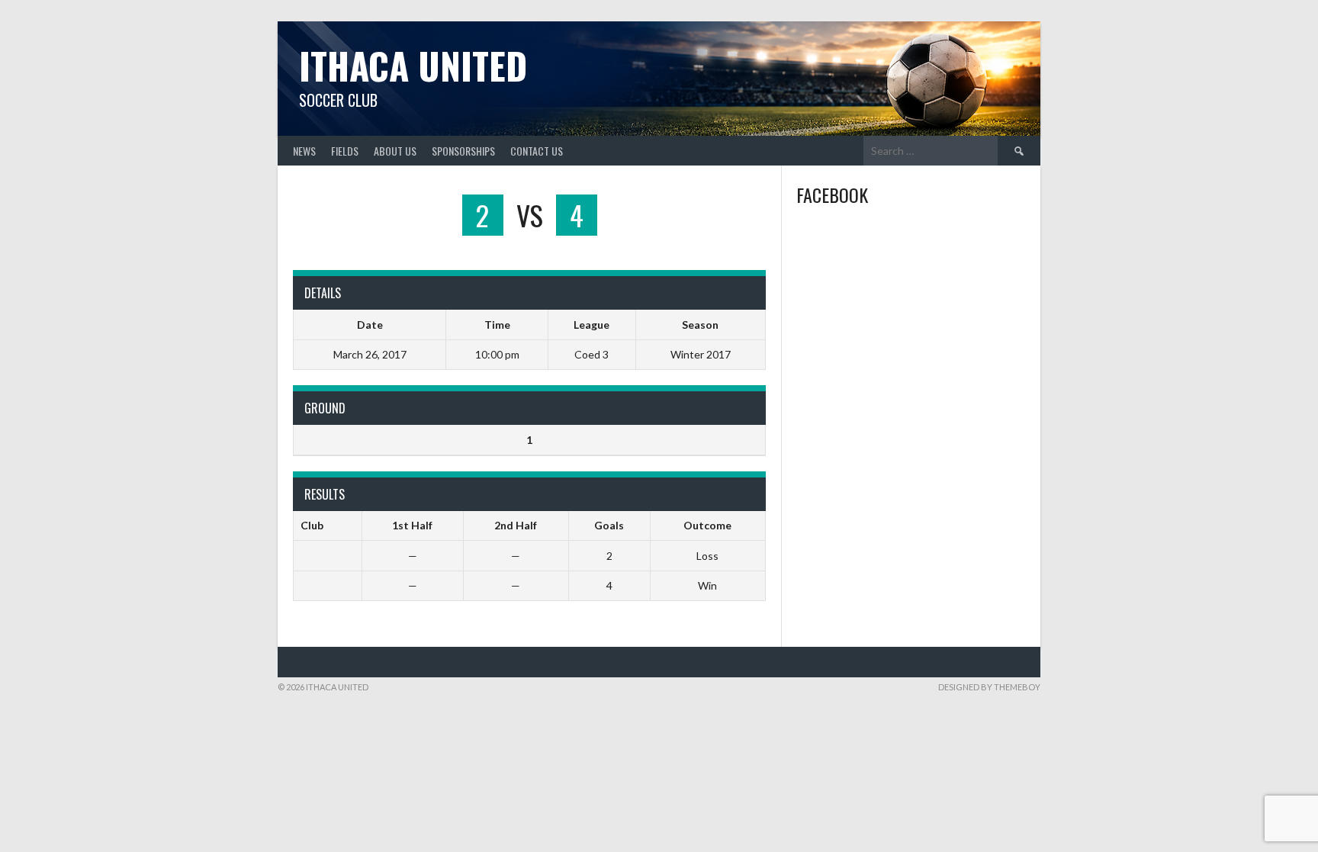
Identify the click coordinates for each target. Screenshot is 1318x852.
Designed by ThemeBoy (989, 687)
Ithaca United (413, 65)
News (304, 151)
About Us (395, 151)
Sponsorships (463, 151)
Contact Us (536, 151)
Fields (344, 151)
